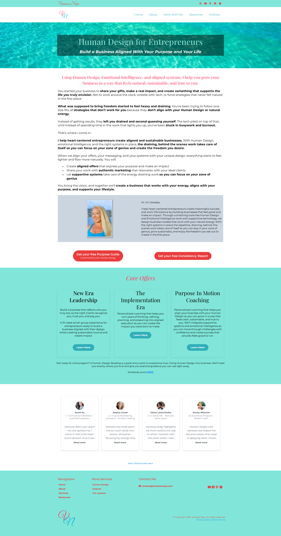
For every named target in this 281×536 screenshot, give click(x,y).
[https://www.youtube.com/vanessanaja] (206, 3)
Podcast (214, 14)
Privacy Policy (204, 519)
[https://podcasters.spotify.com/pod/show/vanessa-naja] (221, 3)
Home (139, 14)
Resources (196, 14)
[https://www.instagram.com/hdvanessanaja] (201, 3)
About (153, 14)
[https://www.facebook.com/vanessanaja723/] (216, 3)
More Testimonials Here (140, 463)
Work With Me (173, 14)
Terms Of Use (218, 519)
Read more (80, 442)
